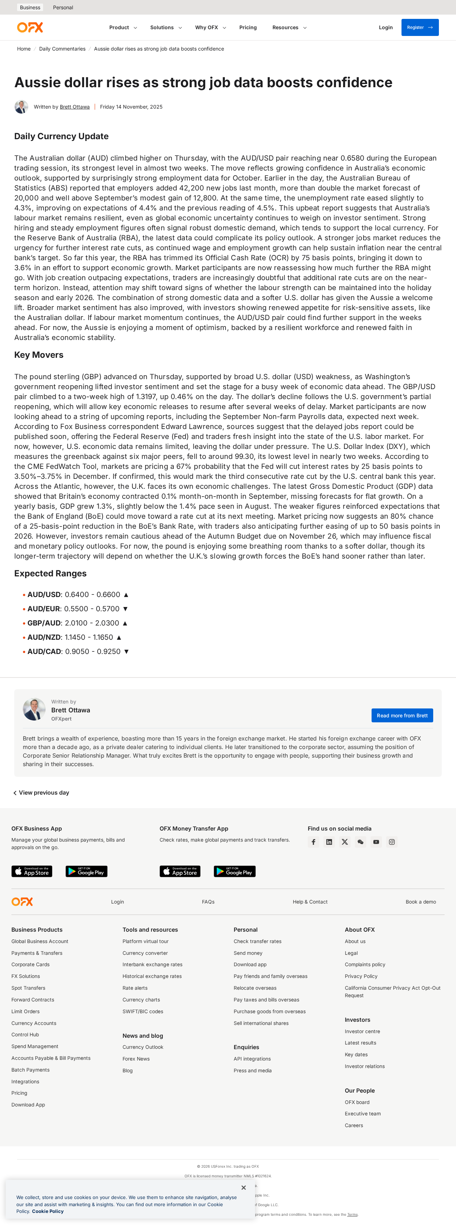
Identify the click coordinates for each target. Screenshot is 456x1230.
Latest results (360, 1043)
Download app (250, 964)
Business (30, 7)
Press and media (253, 1070)
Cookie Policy (48, 1211)
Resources (286, 27)
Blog (128, 1070)
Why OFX (206, 27)
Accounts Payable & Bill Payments (50, 1058)
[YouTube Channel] (376, 842)
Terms (352, 1214)
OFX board (357, 1102)
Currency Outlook (143, 1047)
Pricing (248, 27)
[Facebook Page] (313, 842)
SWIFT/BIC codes (143, 1011)
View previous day (43, 792)
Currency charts (141, 1000)
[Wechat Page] (360, 842)
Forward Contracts (32, 1000)
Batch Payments (30, 1070)
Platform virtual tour (146, 941)
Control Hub (25, 1034)
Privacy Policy (361, 976)
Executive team (363, 1113)
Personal (63, 7)
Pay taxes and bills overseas (266, 1000)
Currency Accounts (33, 1023)
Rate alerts (135, 988)
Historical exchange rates (152, 976)
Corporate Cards (30, 964)
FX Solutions (25, 976)
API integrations (252, 1059)
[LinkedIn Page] (329, 842)
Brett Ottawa (75, 107)
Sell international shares (261, 1023)
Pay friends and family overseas (270, 976)
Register (415, 27)
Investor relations (365, 1066)
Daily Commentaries (62, 49)
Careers (354, 1125)
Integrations (25, 1081)
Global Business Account (39, 941)
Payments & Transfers (36, 953)
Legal (351, 953)
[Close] (244, 1187)
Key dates (356, 1054)
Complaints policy (365, 964)
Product (119, 27)
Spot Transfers (28, 988)
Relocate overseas (255, 988)
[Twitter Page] (345, 842)
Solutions (162, 27)
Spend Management (34, 1046)
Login (117, 902)
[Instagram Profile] (392, 842)
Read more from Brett (402, 715)
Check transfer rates (257, 941)
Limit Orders (25, 1011)
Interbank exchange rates (152, 964)
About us (355, 941)
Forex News (136, 1059)
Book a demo (421, 902)
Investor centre (362, 1031)
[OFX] (30, 27)
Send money (248, 953)
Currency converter (145, 953)
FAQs (208, 902)
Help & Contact (310, 902)
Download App (28, 1105)
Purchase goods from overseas (270, 1011)
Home (24, 49)
